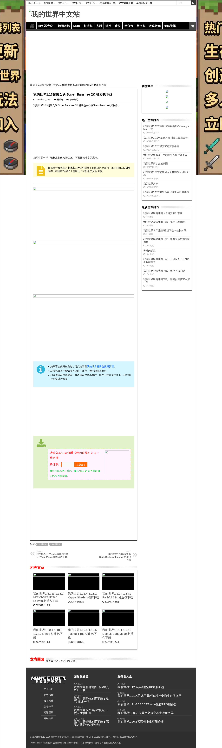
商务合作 (48, 694)
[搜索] (193, 2)
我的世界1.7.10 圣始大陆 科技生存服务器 (165, 137)
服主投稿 (48, 700)
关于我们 (48, 689)
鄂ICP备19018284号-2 (96, 737)
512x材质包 (55, 544)
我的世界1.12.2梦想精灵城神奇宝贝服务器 (166, 192)
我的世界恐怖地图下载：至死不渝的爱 (164, 270)
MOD (76, 26)
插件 (108, 26)
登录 (72, 661)
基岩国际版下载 (144, 3)
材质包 (88, 26)
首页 (32, 25)
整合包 (128, 26)
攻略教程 (155, 26)
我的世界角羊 (150, 183)
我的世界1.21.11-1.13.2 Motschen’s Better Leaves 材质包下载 (48, 597)
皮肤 (118, 26)
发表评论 (74, 99)
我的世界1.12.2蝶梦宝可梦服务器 (161, 146)
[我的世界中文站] (54, 14)
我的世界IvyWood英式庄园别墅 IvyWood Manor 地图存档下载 (52, 554)
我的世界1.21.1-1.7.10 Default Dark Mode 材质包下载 (117, 633)
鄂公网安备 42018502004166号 (123, 737)
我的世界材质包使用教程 (100, 366)
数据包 (141, 26)
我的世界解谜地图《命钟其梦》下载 (162, 213)
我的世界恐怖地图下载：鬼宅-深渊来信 (164, 221)
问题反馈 (48, 712)
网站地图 (48, 718)
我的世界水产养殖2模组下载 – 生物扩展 (164, 230)
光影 (99, 26)
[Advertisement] (111, 57)
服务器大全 (45, 26)
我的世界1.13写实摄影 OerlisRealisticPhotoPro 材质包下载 (115, 555)
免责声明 (48, 706)
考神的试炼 (149, 250)
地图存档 (64, 26)
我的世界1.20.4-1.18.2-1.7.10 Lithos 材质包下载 (48, 633)
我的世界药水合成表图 (155, 163)
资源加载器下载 (108, 3)
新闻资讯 (170, 26)
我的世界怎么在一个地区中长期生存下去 (165, 154)
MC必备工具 (34, 3)
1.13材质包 (42, 544)
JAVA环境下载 (126, 3)
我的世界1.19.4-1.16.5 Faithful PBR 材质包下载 (82, 633)
